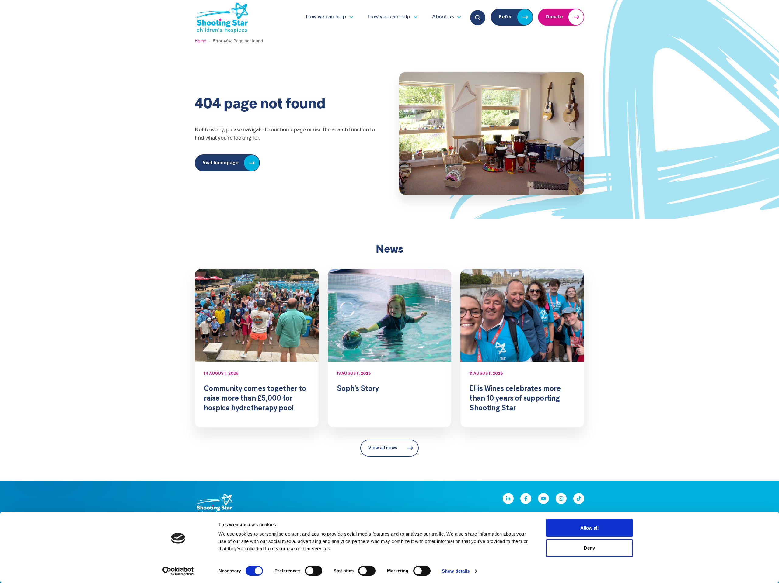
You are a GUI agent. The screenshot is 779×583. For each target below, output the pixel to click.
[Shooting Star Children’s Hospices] (221, 17)
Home (200, 40)
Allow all (589, 527)
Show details (456, 571)
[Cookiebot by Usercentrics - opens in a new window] (178, 571)
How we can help (326, 16)
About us (443, 16)
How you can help (389, 16)
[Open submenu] (349, 17)
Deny (589, 547)
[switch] (313, 571)
